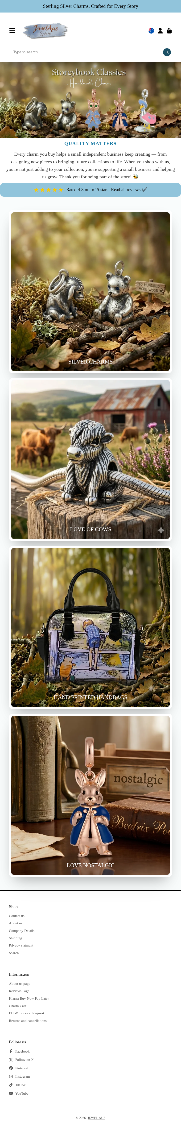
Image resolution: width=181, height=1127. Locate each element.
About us (15, 923)
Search (14, 953)
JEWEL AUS (96, 1118)
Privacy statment (21, 945)
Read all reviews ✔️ (129, 189)
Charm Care (18, 1006)
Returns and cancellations (28, 1021)
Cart (169, 31)
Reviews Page (19, 991)
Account (160, 31)
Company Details (21, 931)
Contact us (17, 916)
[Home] (45, 30)
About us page (19, 983)
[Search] (167, 52)
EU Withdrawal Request (26, 1013)
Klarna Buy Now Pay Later (29, 998)
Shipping (15, 938)
